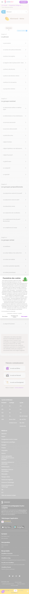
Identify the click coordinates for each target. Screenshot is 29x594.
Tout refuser (5, 316)
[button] (3, 591)
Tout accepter (24, 316)
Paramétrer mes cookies (14, 316)
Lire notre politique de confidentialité (8, 311)
